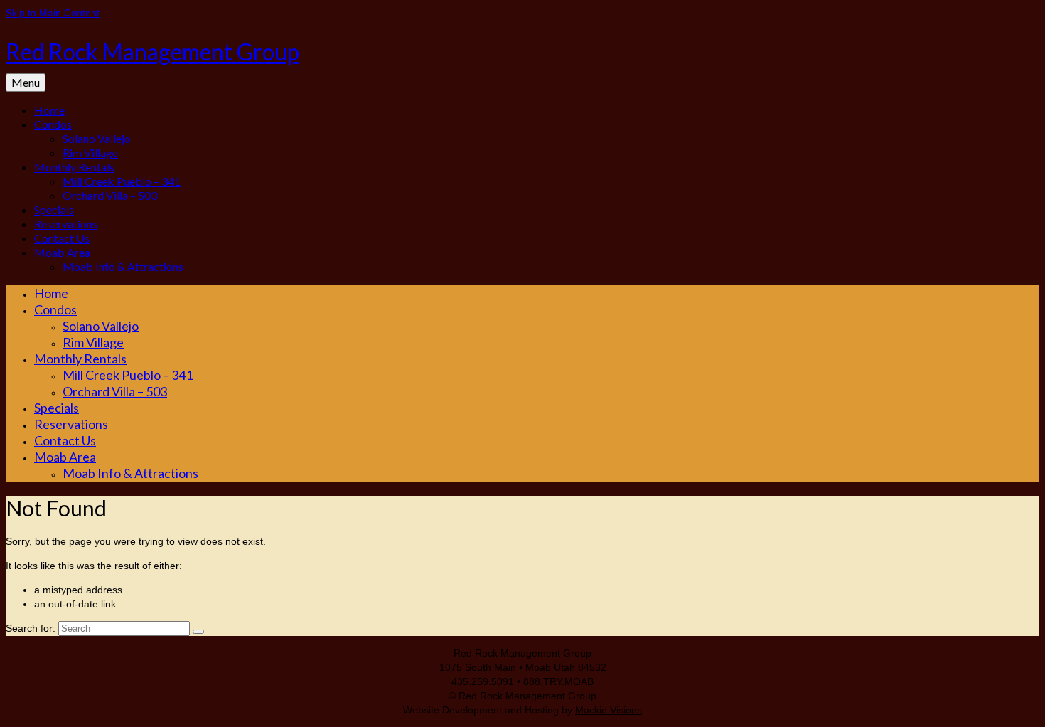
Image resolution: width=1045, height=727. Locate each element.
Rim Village (90, 152)
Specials (54, 209)
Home (49, 110)
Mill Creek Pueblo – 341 (122, 181)
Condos (53, 124)
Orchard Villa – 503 (110, 195)
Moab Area (62, 252)
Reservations (65, 223)
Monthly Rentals (74, 167)
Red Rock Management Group (152, 51)
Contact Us (62, 238)
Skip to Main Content (53, 12)
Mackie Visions (608, 710)
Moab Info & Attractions (123, 266)
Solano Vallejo (97, 138)
